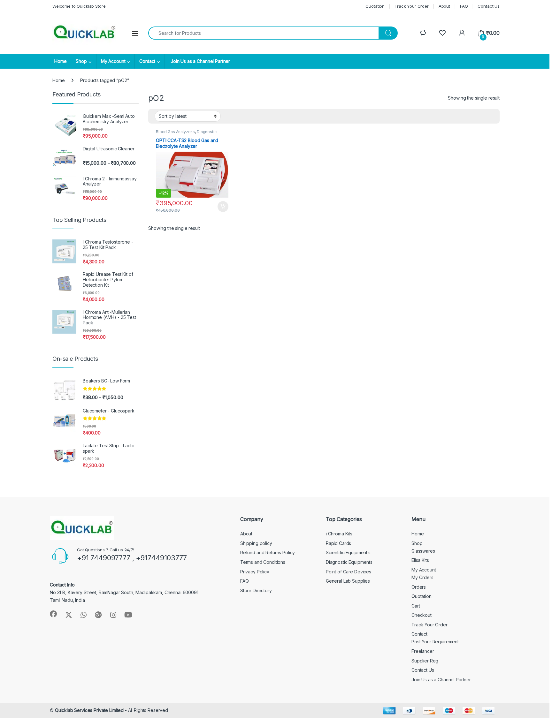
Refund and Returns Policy (267, 552)
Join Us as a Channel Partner (199, 61)
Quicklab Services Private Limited (89, 710)
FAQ (464, 6)
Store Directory (256, 590)
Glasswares (423, 551)
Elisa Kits (420, 560)
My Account (113, 61)
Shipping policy (256, 543)
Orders (418, 587)
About (444, 6)
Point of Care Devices (348, 571)
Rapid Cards (338, 543)
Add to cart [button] (223, 206)
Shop (81, 61)
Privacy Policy (254, 571)
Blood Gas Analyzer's (175, 131)
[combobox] (263, 33)
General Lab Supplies (348, 581)
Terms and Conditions (262, 562)
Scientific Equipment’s (348, 552)
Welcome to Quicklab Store (79, 6)
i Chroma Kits (339, 533)
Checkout (421, 615)
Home (60, 61)
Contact (147, 61)
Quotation (375, 6)
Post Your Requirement (435, 641)
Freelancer (422, 651)
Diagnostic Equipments (349, 562)
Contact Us (489, 6)
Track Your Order (412, 6)
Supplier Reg (424, 660)
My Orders (422, 577)
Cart (415, 605)
